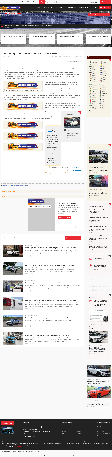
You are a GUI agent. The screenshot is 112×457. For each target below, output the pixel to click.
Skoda (103, 95)
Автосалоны (80, 426)
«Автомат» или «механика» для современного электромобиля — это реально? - (51, 300)
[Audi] (90, 66)
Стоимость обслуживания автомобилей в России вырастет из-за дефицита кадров (41, 36)
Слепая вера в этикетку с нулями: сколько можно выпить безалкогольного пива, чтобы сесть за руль (98, 228)
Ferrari (104, 64)
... (1, 449)
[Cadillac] (90, 75)
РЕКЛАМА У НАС (101, 426)
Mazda (93, 95)
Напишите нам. (77, 173)
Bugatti (93, 73)
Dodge (104, 62)
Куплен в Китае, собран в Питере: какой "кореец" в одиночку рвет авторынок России (70, 36)
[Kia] (101, 81)
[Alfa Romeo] (90, 62)
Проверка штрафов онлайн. (97, 111)
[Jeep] (101, 77)
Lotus (93, 91)
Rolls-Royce (104, 93)
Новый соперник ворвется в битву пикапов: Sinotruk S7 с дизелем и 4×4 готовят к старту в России (13, 36)
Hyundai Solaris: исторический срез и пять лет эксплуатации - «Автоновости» (50, 318)
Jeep (104, 77)
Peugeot (103, 87)
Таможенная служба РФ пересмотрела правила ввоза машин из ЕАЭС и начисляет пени (98, 168)
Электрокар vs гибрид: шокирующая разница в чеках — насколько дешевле (98, 403)
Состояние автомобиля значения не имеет (98, 327)
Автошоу (64, 431)
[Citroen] (90, 81)
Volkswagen (94, 108)
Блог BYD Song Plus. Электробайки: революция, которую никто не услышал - (50, 265)
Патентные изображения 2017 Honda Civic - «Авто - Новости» (68, 204)
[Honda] (101, 71)
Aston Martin (94, 64)
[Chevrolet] (90, 79)
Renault (103, 91)
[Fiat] (101, 66)
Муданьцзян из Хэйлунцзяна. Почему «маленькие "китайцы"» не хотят (48, 335)
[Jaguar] (101, 79)
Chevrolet (94, 79)
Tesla (103, 101)
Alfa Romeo (94, 62)
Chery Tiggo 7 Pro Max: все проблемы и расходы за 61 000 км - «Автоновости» (50, 248)
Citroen (93, 81)
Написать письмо (7, 423)
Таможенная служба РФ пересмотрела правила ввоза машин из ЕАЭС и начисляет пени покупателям (98, 237)
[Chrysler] (90, 77)
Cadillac (93, 75)
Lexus (93, 87)
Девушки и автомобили (103, 433)
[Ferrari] (101, 64)
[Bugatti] (90, 73)
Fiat (104, 66)
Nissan (93, 103)
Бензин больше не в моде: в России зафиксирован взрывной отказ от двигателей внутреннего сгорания (98, 246)
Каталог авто (100, 431)
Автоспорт (79, 431)
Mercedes (94, 97)
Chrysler (94, 77)
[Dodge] (101, 62)
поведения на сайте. (59, 173)
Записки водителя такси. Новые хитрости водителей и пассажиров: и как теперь (51, 283)
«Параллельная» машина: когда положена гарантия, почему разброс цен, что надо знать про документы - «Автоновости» (101, 303)
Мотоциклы (100, 436)
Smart (103, 97)
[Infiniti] (101, 75)
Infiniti (104, 75)
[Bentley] (90, 69)
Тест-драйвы (100, 429)
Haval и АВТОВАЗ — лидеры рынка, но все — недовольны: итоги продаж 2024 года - (97, 349)
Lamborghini (94, 89)
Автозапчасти (65, 429)
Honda (72, 56)
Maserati (94, 93)
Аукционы (79, 433)
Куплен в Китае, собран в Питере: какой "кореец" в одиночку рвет (98, 382)
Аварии (63, 433)
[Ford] (101, 69)
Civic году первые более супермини (18, 185)
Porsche (103, 89)
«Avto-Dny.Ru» (18, 446)
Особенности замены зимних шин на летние (99, 259)
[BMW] (90, 71)
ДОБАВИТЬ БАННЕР (13, 13)
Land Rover (94, 85)
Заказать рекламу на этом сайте (99, 14)
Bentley (93, 69)
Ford (104, 69)
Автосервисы (80, 429)
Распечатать (78, 56)
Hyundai (104, 73)
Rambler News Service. (76, 167)
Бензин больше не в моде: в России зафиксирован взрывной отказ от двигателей (98, 193)
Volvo (103, 108)
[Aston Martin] (90, 64)
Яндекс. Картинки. (77, 170)
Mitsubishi (94, 101)
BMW (93, 71)
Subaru (103, 99)
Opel (103, 85)
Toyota (103, 103)
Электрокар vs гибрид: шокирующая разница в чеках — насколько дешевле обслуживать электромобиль (98, 36)
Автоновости (66, 56)
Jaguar (104, 79)
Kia (103, 81)
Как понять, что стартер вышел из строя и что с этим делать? (100, 266)
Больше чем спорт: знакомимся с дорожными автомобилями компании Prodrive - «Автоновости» (29, 25)
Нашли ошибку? (73, 61)
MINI (93, 99)
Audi (93, 66)
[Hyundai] (101, 73)
